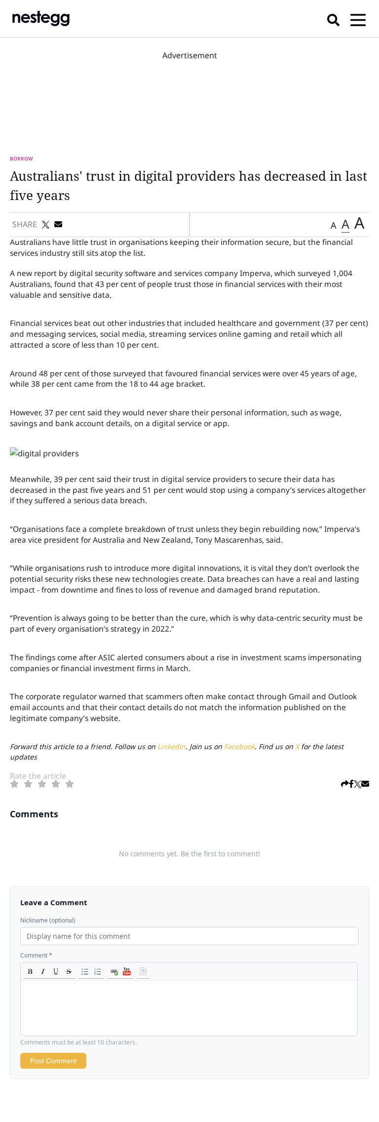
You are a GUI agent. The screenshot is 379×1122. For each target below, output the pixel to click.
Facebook (239, 746)
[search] (333, 18)
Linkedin (171, 746)
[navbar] (358, 18)
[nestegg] (41, 18)
